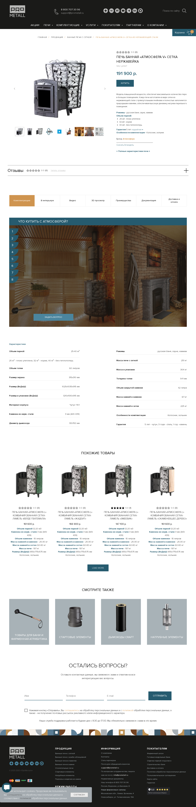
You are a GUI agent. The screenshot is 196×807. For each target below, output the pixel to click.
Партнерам (134, 25)
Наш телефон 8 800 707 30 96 (115, 782)
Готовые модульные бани (158, 757)
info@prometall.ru (120, 775)
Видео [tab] (72, 200)
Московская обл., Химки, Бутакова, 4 (117, 793)
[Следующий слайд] (105, 88)
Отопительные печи (64, 768)
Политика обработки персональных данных (166, 772)
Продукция (57, 37)
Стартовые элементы (64, 772)
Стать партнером (108, 760)
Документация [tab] (148, 200)
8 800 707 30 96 (70, 9)
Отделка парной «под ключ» (159, 761)
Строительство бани (156, 764)
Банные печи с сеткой (79, 37)
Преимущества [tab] (123, 200)
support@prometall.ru (72, 13)
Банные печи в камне (64, 764)
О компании (156, 25)
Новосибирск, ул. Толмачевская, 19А (117, 797)
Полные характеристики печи (133, 151)
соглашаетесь (72, 710)
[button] (53, 317)
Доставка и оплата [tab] (174, 200)
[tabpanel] (98, 272)
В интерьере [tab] (47, 200)
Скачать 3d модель (125, 145)
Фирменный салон (155, 753)
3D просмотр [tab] (98, 200)
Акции (35, 25)
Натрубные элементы (64, 775)
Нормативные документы (112, 779)
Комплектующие (68, 25)
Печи (47, 25)
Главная (42, 37)
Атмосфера (129, 139)
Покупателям (111, 25)
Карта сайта (152, 779)
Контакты (105, 757)
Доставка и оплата (155, 768)
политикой (128, 710)
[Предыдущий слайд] (14, 88)
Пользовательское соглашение (161, 775)
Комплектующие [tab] (22, 200)
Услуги (91, 25)
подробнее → (137, 129)
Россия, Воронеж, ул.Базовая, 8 (115, 786)
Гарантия (151, 783)
